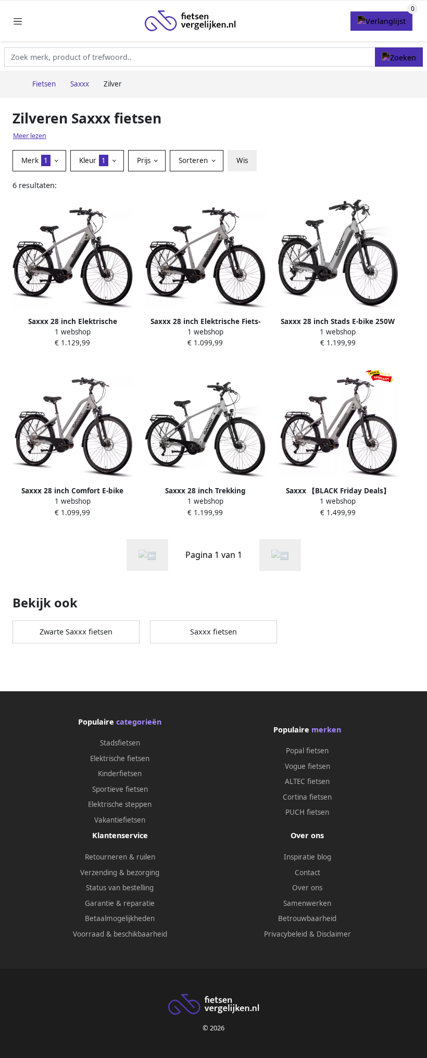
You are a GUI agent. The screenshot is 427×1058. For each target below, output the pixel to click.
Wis (242, 160)
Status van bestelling (120, 887)
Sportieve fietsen (120, 789)
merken (326, 730)
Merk (34, 160)
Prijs (145, 160)
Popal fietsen (307, 750)
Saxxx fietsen (213, 632)
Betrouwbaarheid (307, 918)
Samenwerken (307, 903)
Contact (307, 872)
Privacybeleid (285, 934)
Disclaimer (334, 934)
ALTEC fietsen (307, 781)
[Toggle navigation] (17, 21)
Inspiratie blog (307, 857)
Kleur (92, 160)
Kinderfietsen (120, 773)
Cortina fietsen (307, 797)
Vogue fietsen (307, 766)
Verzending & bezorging (119, 872)
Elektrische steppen (120, 804)
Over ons (307, 887)
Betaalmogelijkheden (120, 918)
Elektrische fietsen (119, 758)
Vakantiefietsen (119, 820)
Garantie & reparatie (120, 903)
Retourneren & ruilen (120, 857)
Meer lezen (29, 135)
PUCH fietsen (307, 812)
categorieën (138, 722)
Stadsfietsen (120, 743)
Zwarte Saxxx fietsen (76, 632)
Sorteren (194, 160)
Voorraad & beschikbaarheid (120, 934)
